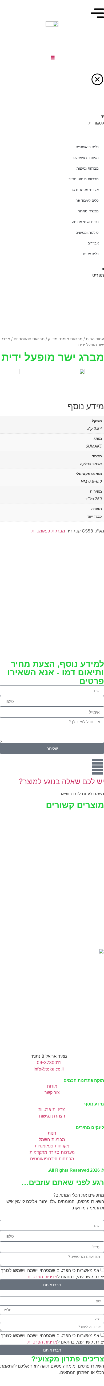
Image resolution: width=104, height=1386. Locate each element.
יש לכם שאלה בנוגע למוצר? (61, 781)
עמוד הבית (95, 339)
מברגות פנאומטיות (29, 339)
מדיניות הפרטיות (42, 1276)
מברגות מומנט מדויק (65, 339)
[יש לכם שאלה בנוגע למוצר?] (97, 766)
